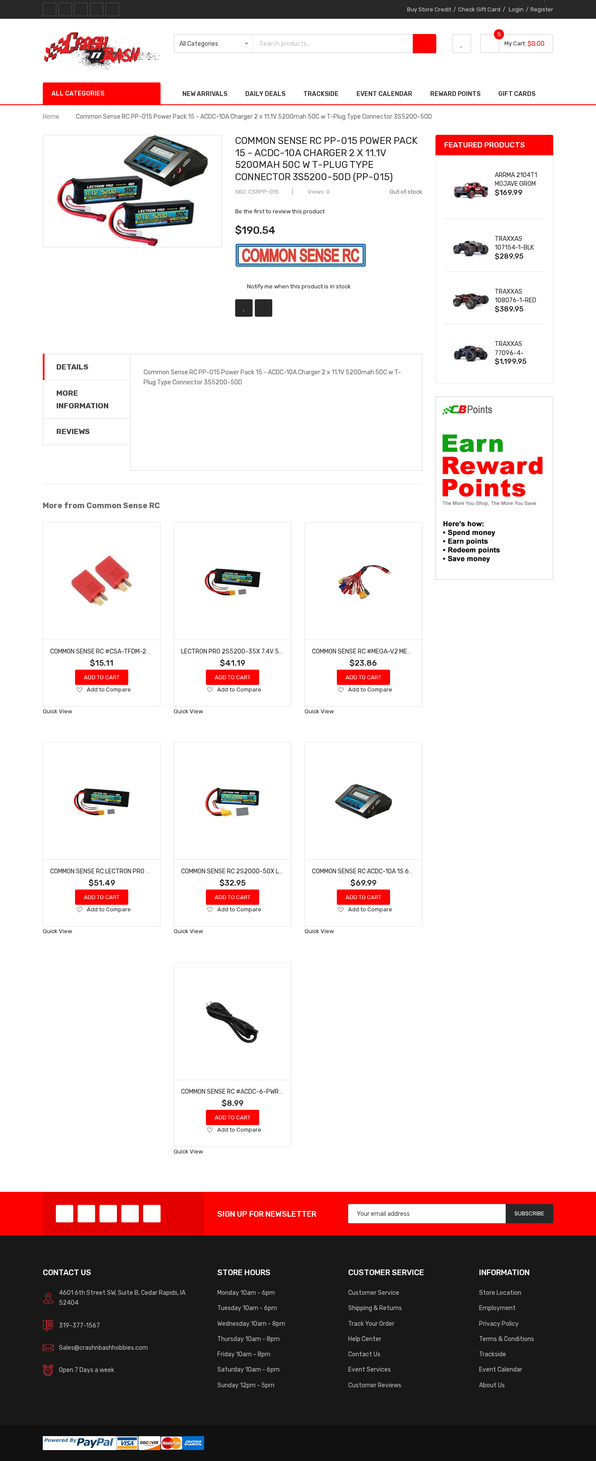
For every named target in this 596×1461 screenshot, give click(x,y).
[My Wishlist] (461, 43)
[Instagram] (112, 9)
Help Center (364, 1338)
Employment (497, 1307)
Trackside (492, 1354)
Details (72, 367)
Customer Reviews (374, 1385)
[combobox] (333, 43)
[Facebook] (49, 9)
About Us (492, 1385)
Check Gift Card (479, 9)
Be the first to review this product (280, 211)
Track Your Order (371, 1323)
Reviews (73, 431)
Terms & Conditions (506, 1338)
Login (516, 9)
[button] (79, 690)
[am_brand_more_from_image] (102, 581)
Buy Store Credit (429, 9)
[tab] (86, 367)
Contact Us (364, 1354)
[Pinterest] (81, 9)
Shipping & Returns (375, 1307)
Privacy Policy (499, 1323)
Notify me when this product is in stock (299, 286)
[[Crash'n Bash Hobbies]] (102, 50)
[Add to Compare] (263, 308)
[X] (65, 9)
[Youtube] (96, 9)
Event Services (369, 1369)
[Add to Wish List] (244, 308)
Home (51, 116)
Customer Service (373, 1292)
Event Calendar (500, 1369)
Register (542, 9)
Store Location (500, 1292)
